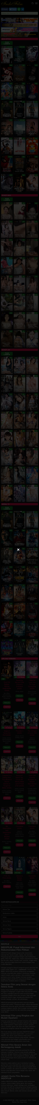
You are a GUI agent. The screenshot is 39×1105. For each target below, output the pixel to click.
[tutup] (18, 549)
